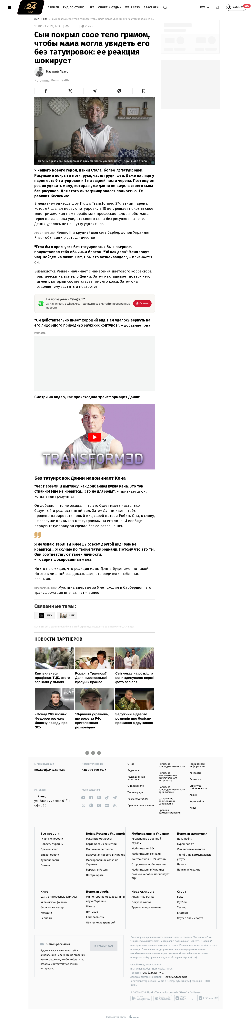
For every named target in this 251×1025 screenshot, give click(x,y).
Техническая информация (197, 765)
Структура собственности (198, 787)
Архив (193, 795)
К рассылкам (104, 946)
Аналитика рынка (143, 896)
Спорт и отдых (109, 7)
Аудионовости (50, 860)
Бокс (180, 896)
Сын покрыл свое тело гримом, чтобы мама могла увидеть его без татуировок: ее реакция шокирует (103, 19)
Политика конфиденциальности (171, 765)
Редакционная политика (136, 778)
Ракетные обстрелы (99, 838)
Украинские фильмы (54, 902)
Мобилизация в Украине (150, 833)
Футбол (182, 902)
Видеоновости (50, 854)
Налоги (181, 864)
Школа (90, 906)
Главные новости (52, 838)
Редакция (133, 770)
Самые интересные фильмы (59, 896)
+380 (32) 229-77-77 (153, 972)
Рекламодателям (137, 799)
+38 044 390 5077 (94, 770)
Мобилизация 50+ (143, 848)
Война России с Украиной (105, 833)
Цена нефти (185, 838)
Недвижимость (143, 891)
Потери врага (95, 875)
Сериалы (46, 918)
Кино (44, 891)
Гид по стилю (74, 7)
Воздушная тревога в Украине (105, 854)
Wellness (132, 7)
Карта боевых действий (101, 844)
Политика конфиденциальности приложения (171, 789)
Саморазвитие (95, 917)
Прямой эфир (49, 849)
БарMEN (53, 7)
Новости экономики (192, 833)
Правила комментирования (169, 811)
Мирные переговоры (99, 849)
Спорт (181, 891)
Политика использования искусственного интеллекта (167, 777)
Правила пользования (140, 805)
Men (37, 19)
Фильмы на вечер (52, 907)
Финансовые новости (191, 849)
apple (163, 998)
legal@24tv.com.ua (176, 976)
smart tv (184, 998)
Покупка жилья (141, 902)
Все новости (50, 833)
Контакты (195, 773)
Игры (193, 808)
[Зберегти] (144, 91)
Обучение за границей (100, 922)
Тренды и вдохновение (146, 907)
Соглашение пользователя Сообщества (166, 801)
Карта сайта (197, 801)
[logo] (31, 7)
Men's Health (60, 80)
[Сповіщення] (217, 7)
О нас (130, 764)
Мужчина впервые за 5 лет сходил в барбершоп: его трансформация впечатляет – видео (92, 590)
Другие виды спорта (190, 918)
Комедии (46, 912)
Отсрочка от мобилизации (149, 864)
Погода (45, 865)
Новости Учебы (97, 891)
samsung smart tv (207, 998)
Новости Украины (52, 844)
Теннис (181, 907)
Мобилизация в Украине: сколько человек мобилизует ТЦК (150, 874)
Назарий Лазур (57, 71)
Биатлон (182, 912)
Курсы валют (185, 844)
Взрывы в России (97, 869)
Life (91, 7)
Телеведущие (135, 792)
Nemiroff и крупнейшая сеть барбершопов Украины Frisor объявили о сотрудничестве (91, 235)
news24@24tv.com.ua (49, 770)
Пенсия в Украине (188, 869)
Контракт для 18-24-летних (149, 859)
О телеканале (135, 786)
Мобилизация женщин (146, 853)
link (83, 797)
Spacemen (151, 7)
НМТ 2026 (92, 911)
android (141, 998)
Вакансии (195, 779)
